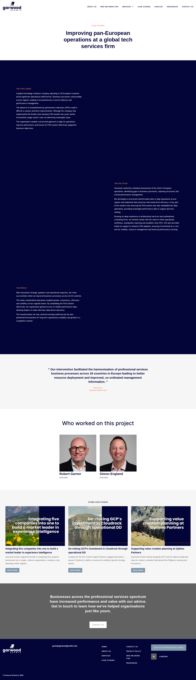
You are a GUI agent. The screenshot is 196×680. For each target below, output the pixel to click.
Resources (172, 7)
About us (91, 7)
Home (104, 647)
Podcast (158, 7)
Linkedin (163, 656)
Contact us (187, 7)
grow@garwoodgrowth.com (64, 646)
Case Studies (144, 7)
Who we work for (109, 7)
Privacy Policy (133, 651)
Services (126, 7)
